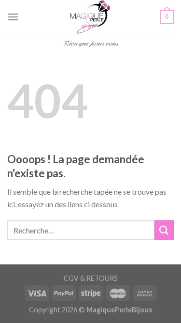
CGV (71, 278)
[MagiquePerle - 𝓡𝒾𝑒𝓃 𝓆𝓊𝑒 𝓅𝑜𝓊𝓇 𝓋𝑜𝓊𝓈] (90, 17)
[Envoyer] (164, 229)
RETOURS (102, 278)
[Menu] (13, 17)
